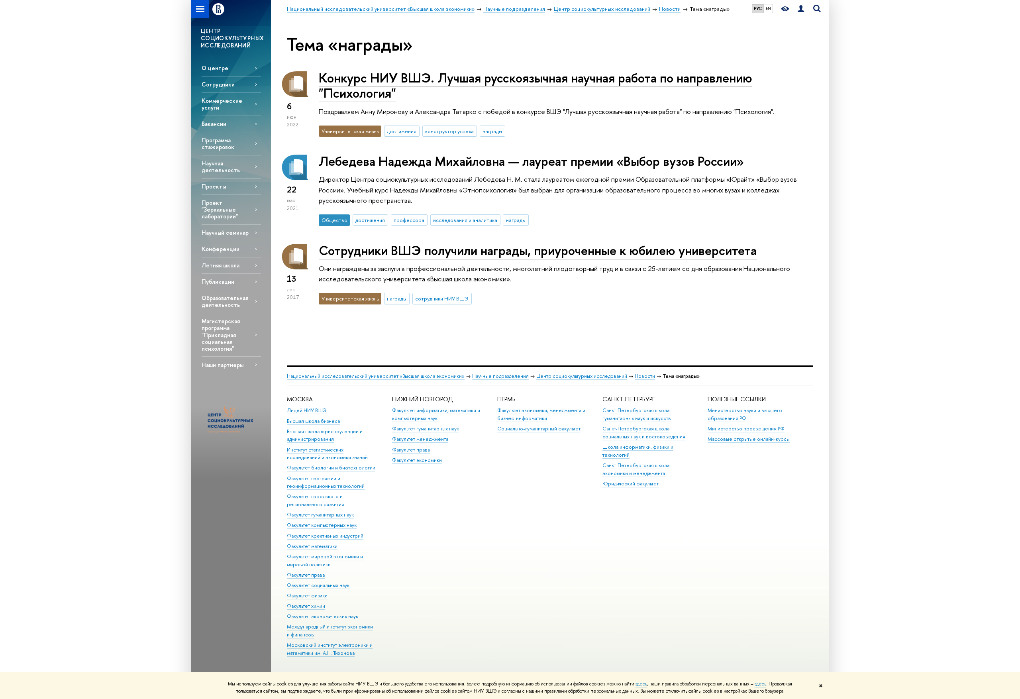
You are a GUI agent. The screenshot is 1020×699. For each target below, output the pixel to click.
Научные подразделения (500, 376)
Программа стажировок (218, 143)
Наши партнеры (222, 365)
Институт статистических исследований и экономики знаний (327, 453)
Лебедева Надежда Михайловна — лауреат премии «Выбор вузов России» (531, 161)
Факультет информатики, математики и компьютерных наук (436, 414)
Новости (645, 376)
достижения (401, 131)
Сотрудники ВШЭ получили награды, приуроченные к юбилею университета (538, 250)
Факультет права (306, 574)
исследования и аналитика (465, 220)
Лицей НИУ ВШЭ (307, 410)
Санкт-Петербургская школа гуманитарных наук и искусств (636, 414)
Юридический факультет (630, 483)
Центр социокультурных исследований (581, 376)
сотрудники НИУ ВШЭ (442, 298)
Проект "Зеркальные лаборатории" (220, 209)
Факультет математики (312, 546)
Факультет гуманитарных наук (320, 514)
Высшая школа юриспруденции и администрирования (325, 435)
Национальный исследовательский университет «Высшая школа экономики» (376, 376)
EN (768, 8)
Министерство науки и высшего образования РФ (745, 414)
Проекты (214, 186)
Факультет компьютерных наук (322, 525)
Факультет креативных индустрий (325, 535)
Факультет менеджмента (420, 439)
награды (492, 131)
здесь (641, 684)
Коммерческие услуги (222, 104)
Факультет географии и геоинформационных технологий (326, 482)
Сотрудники (218, 84)
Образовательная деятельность (225, 301)
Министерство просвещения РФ (746, 428)
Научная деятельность (221, 166)
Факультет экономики (417, 460)
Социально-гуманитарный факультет (539, 428)
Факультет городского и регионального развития (315, 500)
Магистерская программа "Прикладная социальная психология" (221, 334)
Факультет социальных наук (318, 585)
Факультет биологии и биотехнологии (331, 467)
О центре (215, 68)
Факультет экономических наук (322, 616)
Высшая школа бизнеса (313, 421)
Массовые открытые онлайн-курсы (749, 439)
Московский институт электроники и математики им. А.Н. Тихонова (330, 649)
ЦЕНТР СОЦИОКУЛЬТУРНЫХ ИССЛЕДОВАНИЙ (232, 38)
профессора (409, 220)
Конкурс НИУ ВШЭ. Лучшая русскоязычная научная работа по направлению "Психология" (535, 85)
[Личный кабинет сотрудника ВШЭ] (801, 9)
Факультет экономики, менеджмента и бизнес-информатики (541, 414)
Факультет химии (306, 606)
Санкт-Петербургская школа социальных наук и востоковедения (643, 432)
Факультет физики (307, 595)
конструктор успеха (449, 131)
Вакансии (214, 124)
